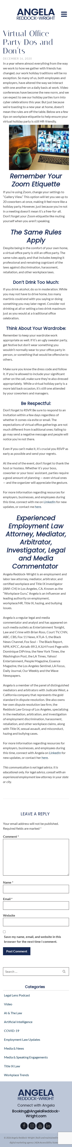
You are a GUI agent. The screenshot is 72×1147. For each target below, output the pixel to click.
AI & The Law (13, 1013)
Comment (11, 836)
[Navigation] (64, 14)
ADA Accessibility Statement (49, 1142)
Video (8, 1004)
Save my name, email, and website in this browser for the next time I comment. (32, 939)
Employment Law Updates (22, 1039)
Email (7, 899)
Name (8, 882)
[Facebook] (24, 1125)
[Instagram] (32, 1125)
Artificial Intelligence (18, 1022)
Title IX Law (12, 1066)
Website (9, 915)
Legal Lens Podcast (17, 995)
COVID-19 (11, 1031)
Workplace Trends (16, 1075)
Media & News (14, 1048)
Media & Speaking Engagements (26, 1057)
